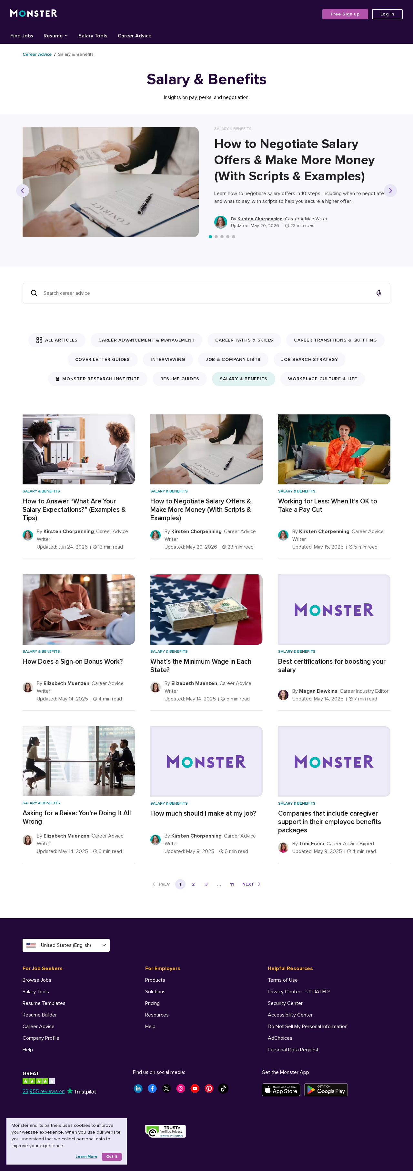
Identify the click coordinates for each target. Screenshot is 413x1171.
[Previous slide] (22, 190)
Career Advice (37, 54)
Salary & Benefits (243, 379)
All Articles (61, 340)
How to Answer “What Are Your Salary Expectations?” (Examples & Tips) (74, 509)
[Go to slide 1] (210, 236)
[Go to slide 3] (222, 236)
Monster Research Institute (101, 379)
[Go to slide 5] (233, 236)
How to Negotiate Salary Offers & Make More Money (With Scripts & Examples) (294, 160)
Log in (387, 14)
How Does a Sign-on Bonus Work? (73, 662)
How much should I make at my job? (203, 813)
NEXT (248, 884)
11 (232, 884)
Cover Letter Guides (102, 359)
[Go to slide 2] (216, 236)
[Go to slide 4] (227, 236)
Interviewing (168, 359)
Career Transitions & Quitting (335, 340)
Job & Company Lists (233, 359)
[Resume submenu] (66, 35)
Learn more (86, 1156)
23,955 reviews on (44, 1091)
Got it (111, 1156)
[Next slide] (390, 190)
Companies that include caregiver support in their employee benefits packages (329, 821)
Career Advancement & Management (146, 340)
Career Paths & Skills (244, 340)
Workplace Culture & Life (322, 379)
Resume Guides (179, 379)
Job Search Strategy (309, 359)
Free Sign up (345, 14)
